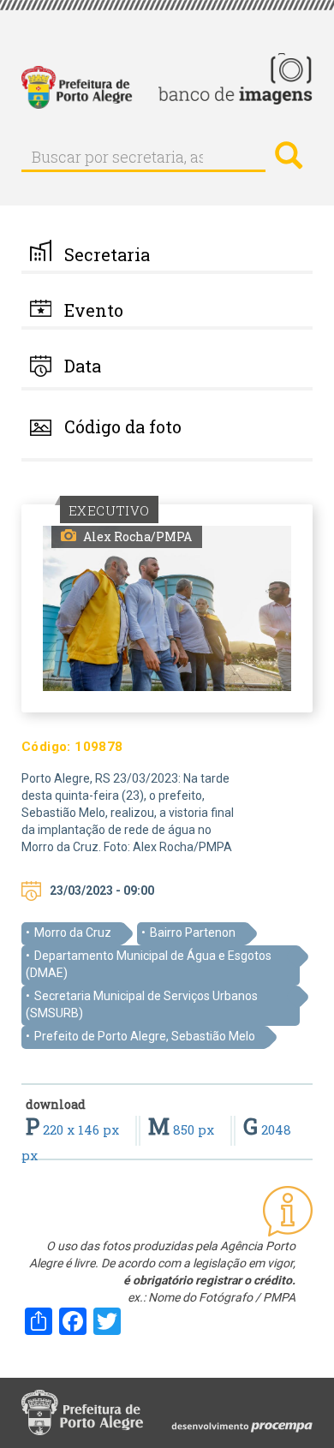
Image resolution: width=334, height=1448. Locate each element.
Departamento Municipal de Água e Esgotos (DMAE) (148, 964)
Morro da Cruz (72, 932)
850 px (183, 1129)
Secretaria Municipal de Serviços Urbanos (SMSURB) (142, 1004)
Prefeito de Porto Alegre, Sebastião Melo (144, 1036)
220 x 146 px (74, 1129)
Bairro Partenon (193, 932)
